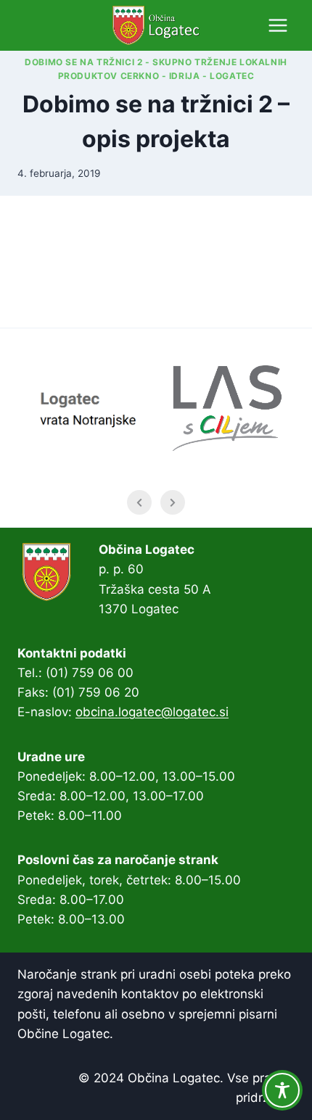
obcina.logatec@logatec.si (152, 712)
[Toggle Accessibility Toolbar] (282, 1090)
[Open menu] (277, 25)
